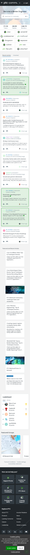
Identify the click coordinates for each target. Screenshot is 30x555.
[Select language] (19, 3)
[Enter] (2, 16)
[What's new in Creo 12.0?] (15, 382)
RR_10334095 (9, 229)
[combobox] (15, 16)
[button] (15, 552)
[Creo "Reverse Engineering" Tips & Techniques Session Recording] (15, 311)
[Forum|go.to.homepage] (9, 3)
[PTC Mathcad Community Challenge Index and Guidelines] (15, 294)
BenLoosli (12, 413)
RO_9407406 (9, 154)
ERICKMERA (9, 98)
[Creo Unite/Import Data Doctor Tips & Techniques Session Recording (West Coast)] (15, 276)
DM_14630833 (9, 190)
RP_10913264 (9, 59)
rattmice (11, 418)
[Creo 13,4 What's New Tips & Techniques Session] (15, 258)
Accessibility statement (15, 464)
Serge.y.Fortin (9, 137)
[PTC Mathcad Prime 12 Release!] (15, 364)
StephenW (8, 172)
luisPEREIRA (9, 78)
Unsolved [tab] (16, 55)
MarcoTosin (12, 403)
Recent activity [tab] (6, 55)
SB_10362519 (9, 116)
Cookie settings (21, 462)
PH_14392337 (9, 210)
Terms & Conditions (10, 462)
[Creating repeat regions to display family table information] (15, 329)
